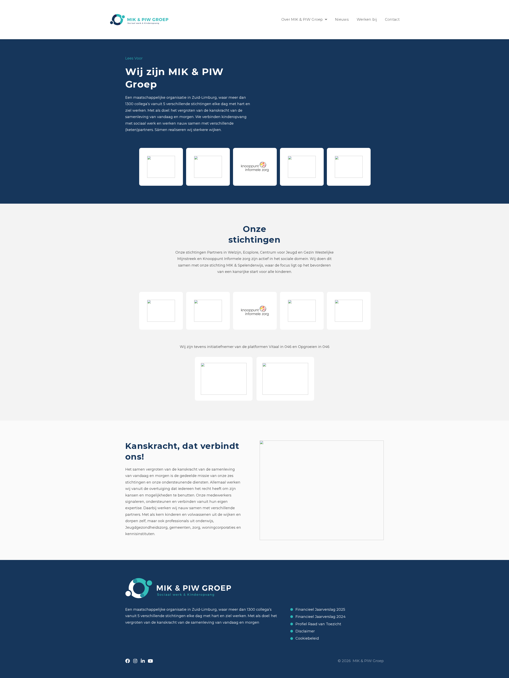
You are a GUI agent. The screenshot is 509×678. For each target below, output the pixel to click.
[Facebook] (127, 661)
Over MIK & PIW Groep (302, 19)
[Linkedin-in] (142, 661)
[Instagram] (135, 661)
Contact (392, 19)
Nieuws (342, 19)
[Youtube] (150, 661)
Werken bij (367, 19)
